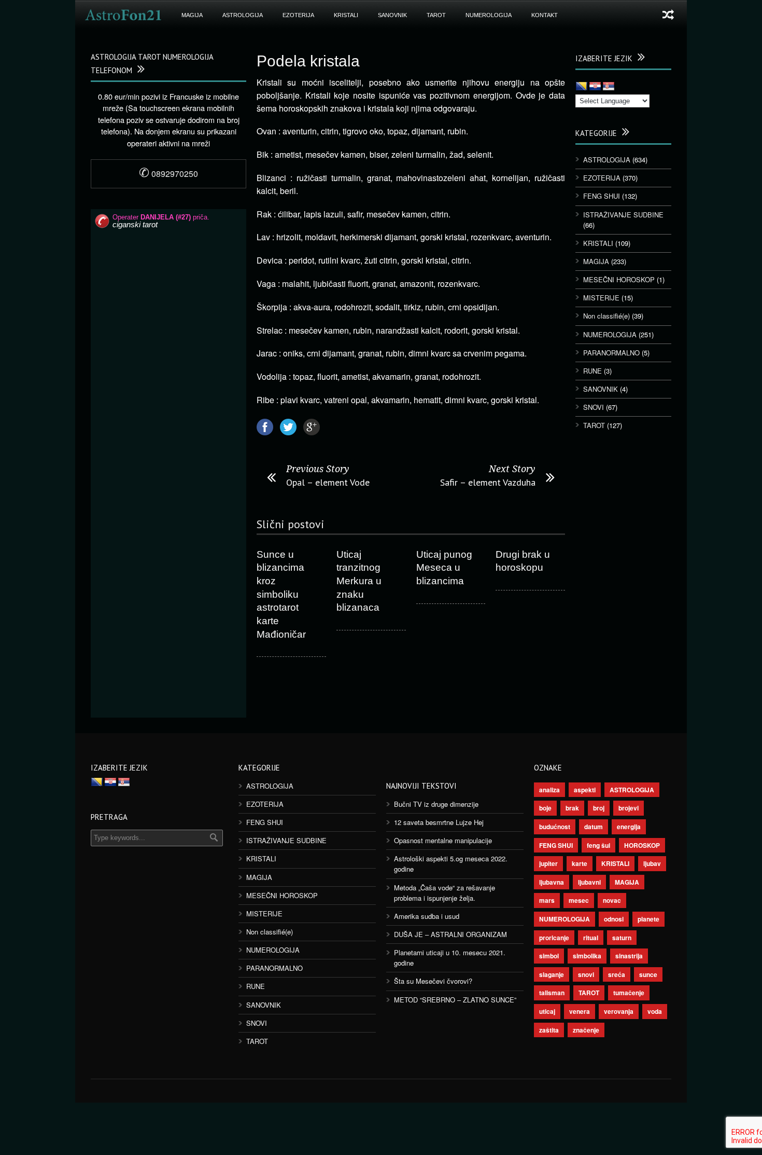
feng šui (598, 845)
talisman (552, 992)
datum (593, 826)
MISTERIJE (601, 297)
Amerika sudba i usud (426, 916)
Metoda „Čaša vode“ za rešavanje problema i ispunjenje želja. (444, 893)
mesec (579, 900)
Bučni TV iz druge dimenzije (436, 804)
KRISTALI (346, 15)
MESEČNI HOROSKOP (619, 279)
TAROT (436, 15)
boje (545, 808)
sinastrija (629, 955)
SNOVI (593, 407)
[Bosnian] (581, 86)
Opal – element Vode (328, 482)
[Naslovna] (123, 15)
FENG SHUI (601, 196)
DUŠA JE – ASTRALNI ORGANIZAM (450, 934)
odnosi (614, 919)
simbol (549, 955)
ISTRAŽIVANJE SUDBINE (623, 214)
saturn (621, 937)
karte (579, 863)
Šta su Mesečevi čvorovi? (433, 981)
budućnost (554, 826)
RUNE (592, 371)
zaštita (549, 1030)
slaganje (551, 974)
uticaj (547, 1011)
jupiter (548, 863)
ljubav (652, 863)
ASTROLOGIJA (242, 15)
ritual (590, 937)
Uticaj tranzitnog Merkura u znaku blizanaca (359, 581)
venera (579, 1011)
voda (654, 1011)
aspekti (585, 789)
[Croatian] (595, 86)
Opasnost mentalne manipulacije (443, 840)
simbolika (587, 955)
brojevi (628, 808)
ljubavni (589, 882)
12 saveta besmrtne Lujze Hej (439, 822)
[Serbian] (608, 86)
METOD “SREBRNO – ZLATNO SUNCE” (455, 1000)
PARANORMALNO (611, 353)
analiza (549, 789)
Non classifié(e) (606, 316)
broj (598, 808)
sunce (648, 974)
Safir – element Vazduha (487, 482)
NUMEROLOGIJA (488, 15)
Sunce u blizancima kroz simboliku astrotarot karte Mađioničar (281, 594)
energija (629, 826)
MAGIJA (192, 15)
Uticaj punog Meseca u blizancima (444, 567)
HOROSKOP (642, 845)
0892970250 (168, 174)
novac (612, 900)
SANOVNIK (392, 15)
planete (648, 919)
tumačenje (628, 992)
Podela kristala (308, 61)
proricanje (554, 937)
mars (547, 900)
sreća (616, 974)
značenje (586, 1030)
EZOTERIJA (298, 15)
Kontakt (544, 15)
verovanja (618, 1011)
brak (572, 808)
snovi (586, 974)
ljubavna (551, 882)
